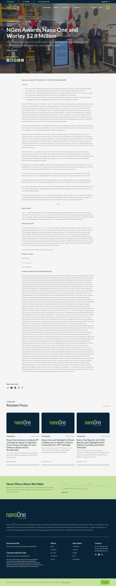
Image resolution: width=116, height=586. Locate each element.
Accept (105, 582)
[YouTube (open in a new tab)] (102, 554)
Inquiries (105, 1)
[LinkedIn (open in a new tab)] (99, 554)
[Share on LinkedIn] (15, 60)
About (56, 7)
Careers (94, 7)
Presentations (76, 559)
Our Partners (54, 556)
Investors (66, 7)
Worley (24, 212)
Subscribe (65, 492)
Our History (54, 549)
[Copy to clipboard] (7, 60)
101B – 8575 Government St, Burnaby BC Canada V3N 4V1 (21, 546)
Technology (47, 7)
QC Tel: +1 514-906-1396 (101, 548)
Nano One (42, 228)
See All (105, 406)
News (86, 7)
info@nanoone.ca (27, 262)
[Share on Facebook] (22, 60)
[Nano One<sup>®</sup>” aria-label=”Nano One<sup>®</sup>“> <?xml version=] (13, 7)
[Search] (108, 7)
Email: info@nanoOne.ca (101, 551)
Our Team (53, 553)
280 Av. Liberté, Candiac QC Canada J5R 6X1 (18, 556)
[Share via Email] (11, 60)
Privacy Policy (77, 488)
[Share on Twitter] (18, 60)
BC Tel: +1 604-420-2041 (101, 546)
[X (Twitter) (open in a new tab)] (96, 554)
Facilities (77, 7)
